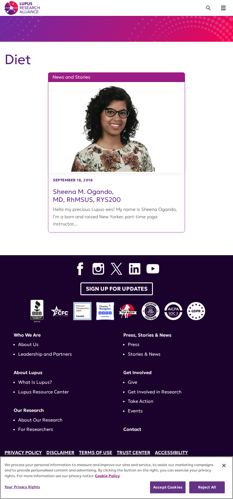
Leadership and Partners (45, 354)
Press (134, 344)
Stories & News (144, 354)
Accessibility (171, 452)
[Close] (224, 465)
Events (135, 411)
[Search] (208, 8)
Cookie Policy (107, 475)
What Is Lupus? (35, 382)
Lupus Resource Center (43, 392)
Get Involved (137, 372)
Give (132, 382)
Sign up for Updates (116, 288)
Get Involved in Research (155, 392)
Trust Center (133, 452)
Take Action (140, 401)
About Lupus (28, 372)
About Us (28, 344)
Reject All (207, 487)
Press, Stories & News (147, 335)
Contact (132, 429)
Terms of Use (95, 452)
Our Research (29, 410)
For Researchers (35, 429)
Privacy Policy (23, 452)
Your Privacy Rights (22, 487)
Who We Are (27, 335)
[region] (116, 477)
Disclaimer (60, 452)
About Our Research (40, 420)
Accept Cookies (167, 487)
